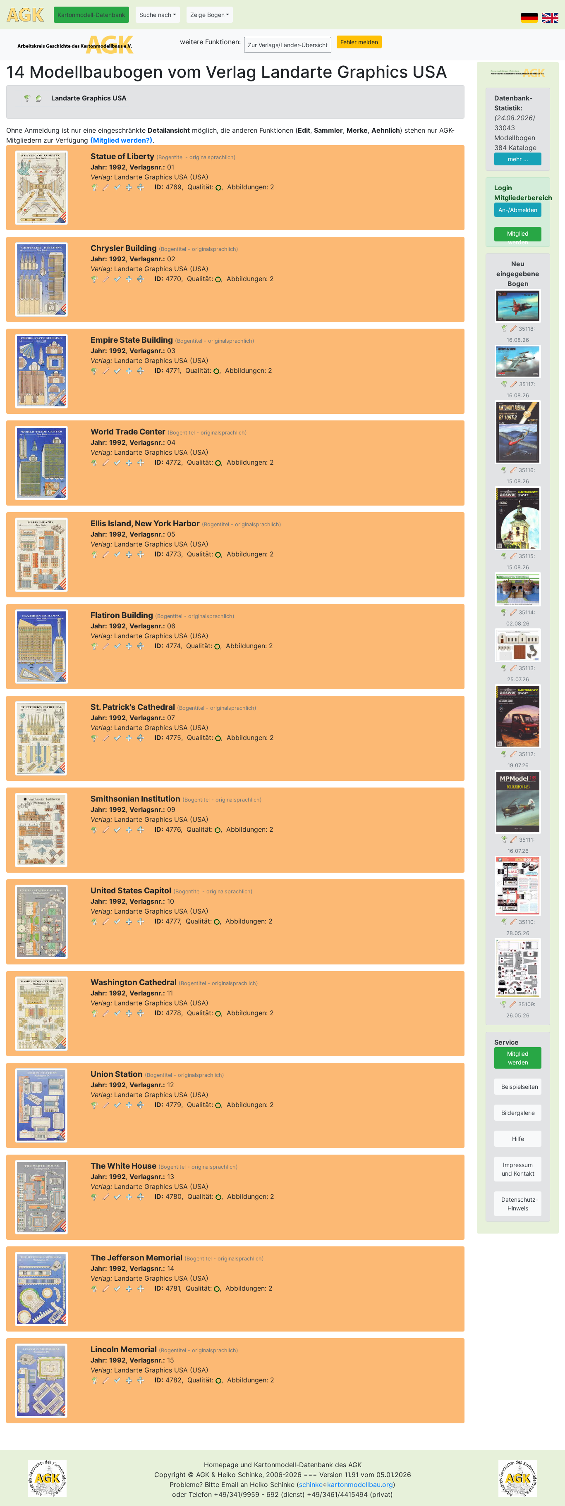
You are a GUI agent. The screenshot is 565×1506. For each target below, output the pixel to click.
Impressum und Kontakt (518, 1169)
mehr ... (518, 158)
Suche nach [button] (155, 14)
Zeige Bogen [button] (207, 14)
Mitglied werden (518, 235)
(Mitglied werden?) (121, 140)
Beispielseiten (519, 1086)
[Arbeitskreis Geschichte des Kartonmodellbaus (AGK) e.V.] (518, 72)
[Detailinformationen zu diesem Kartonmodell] (94, 187)
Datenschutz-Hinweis (519, 1204)
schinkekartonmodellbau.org (346, 1484)
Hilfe (518, 1138)
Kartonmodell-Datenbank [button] (91, 14)
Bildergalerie (518, 1112)
